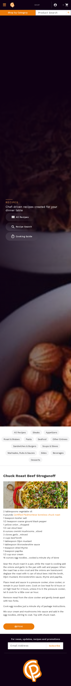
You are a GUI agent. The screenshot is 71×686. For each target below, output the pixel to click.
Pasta (29, 439)
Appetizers (51, 432)
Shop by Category (18, 12)
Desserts (35, 460)
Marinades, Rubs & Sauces (21, 453)
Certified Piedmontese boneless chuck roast (37, 515)
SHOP (37, 5)
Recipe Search (23, 226)
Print (20, 626)
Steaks (36, 432)
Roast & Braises (12, 439)
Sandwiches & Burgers (24, 446)
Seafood (42, 439)
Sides (44, 453)
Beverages (58, 453)
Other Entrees (60, 439)
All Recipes (22, 217)
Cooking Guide (23, 236)
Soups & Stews (50, 446)
